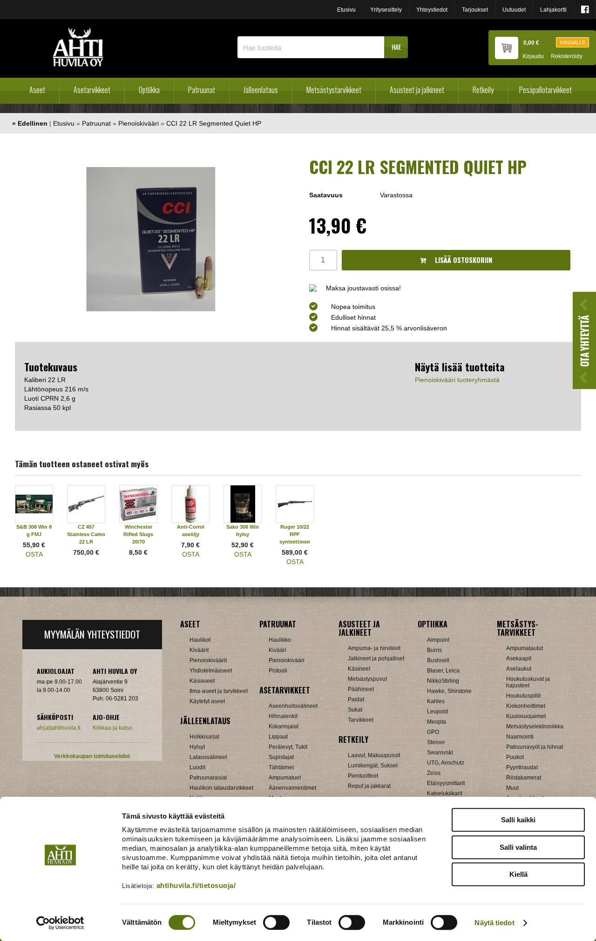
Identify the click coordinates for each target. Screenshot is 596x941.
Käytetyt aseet (207, 701)
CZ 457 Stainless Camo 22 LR (86, 534)
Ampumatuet (285, 777)
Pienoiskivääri (138, 123)
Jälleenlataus (261, 89)
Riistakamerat (523, 777)
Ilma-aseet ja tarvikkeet (219, 691)
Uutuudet (514, 10)
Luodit (197, 767)
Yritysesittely (386, 10)
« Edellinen (29, 123)
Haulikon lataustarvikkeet (221, 788)
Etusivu (346, 10)
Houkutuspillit (523, 695)
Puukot (515, 757)
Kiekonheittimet (525, 706)
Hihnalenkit (283, 716)
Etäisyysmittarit (446, 783)
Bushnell (438, 660)
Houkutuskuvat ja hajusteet (528, 682)
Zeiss (433, 773)
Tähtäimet (281, 767)
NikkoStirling (443, 681)
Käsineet (359, 668)
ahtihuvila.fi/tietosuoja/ (196, 885)
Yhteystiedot (431, 10)
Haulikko (280, 640)
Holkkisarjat (204, 736)
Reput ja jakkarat (369, 786)
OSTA (34, 554)
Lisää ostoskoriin (462, 260)
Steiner (436, 742)
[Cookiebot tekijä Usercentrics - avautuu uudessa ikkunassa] (60, 923)
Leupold (437, 711)
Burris (434, 650)
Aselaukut (518, 668)
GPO (433, 732)
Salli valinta (518, 847)
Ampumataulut (524, 648)
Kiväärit (199, 650)
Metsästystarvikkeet (333, 89)
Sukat (355, 709)
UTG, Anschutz (445, 763)
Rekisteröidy (566, 57)
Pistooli (278, 670)
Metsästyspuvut (367, 679)
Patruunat (201, 89)
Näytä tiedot (494, 923)
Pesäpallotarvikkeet (545, 89)
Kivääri (277, 650)
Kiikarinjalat (283, 726)
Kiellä (518, 874)
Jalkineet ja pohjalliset (376, 658)
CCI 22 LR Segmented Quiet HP (213, 123)
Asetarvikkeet (92, 89)
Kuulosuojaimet (526, 716)
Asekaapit (518, 658)
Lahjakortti (553, 10)
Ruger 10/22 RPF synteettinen (294, 534)
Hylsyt (197, 747)
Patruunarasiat (208, 777)
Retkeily (483, 89)
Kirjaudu (533, 57)
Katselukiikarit (444, 793)
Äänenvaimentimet (292, 788)
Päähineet (361, 689)
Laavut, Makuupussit (374, 755)
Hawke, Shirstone (449, 691)
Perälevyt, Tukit (288, 747)
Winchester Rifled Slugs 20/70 (138, 534)
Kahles (436, 701)
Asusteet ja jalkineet (417, 89)
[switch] (276, 922)
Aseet (37, 89)
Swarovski (440, 752)
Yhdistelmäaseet (211, 670)
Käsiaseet (202, 681)
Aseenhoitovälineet (293, 706)
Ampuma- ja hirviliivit (374, 648)
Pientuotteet (363, 776)
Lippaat (278, 736)
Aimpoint (438, 640)
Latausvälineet (208, 757)
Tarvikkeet (360, 720)
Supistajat (281, 757)
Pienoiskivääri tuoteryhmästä (457, 379)
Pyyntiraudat (522, 767)
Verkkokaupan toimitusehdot (92, 756)
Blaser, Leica (443, 670)
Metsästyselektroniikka (534, 726)
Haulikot (200, 640)
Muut (512, 788)
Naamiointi (520, 736)
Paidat (356, 699)
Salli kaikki (518, 820)
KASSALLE (572, 42)
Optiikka (149, 89)
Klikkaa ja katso (112, 728)
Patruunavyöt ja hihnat (534, 747)
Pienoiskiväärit (208, 660)
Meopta (436, 722)
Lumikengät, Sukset (373, 765)
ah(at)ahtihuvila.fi (59, 728)
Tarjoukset (475, 10)
